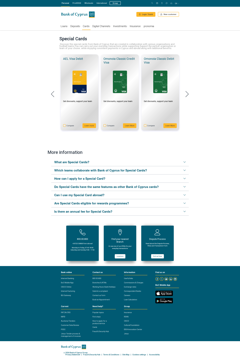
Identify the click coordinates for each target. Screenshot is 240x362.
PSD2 (63, 329)
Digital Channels (101, 26)
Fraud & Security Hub (100, 331)
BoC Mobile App (67, 283)
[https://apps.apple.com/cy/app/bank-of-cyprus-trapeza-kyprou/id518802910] (164, 293)
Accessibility (154, 355)
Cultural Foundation (131, 325)
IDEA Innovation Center (133, 329)
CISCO (126, 321)
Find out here (157, 256)
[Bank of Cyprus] (78, 14)
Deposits (75, 26)
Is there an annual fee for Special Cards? (83, 211)
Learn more (89, 126)
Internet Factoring (68, 291)
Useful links (128, 278)
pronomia (149, 26)
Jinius (126, 334)
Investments (120, 26)
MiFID (63, 317)
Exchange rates (130, 287)
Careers (127, 295)
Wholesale (88, 3)
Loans (64, 26)
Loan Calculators (130, 300)
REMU (126, 317)
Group (115, 3)
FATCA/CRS (65, 312)
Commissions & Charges (133, 283)
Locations (120, 256)
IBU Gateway (66, 295)
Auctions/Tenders (68, 321)
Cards (86, 26)
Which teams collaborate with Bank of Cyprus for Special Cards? (100, 170)
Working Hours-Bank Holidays (104, 287)
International (101, 3)
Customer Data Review (70, 325)
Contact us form (98, 295)
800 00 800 (96, 278)
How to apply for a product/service (99, 322)
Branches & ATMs (99, 283)
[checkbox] (64, 125)
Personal (65, 3)
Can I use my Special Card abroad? (79, 195)
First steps (96, 317)
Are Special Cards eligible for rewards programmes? (91, 203)
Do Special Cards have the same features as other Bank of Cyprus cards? (106, 187)
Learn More (129, 126)
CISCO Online (66, 287)
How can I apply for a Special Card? (79, 178)
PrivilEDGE (76, 3)
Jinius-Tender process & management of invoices (71, 335)
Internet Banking (67, 278)
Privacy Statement (72, 355)
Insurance (135, 26)
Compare (70, 126)
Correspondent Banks (132, 291)
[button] (79, 92)
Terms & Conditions (111, 355)
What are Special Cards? (71, 162)
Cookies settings (139, 355)
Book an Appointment (101, 300)
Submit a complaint (100, 291)
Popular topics (98, 312)
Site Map (125, 355)
